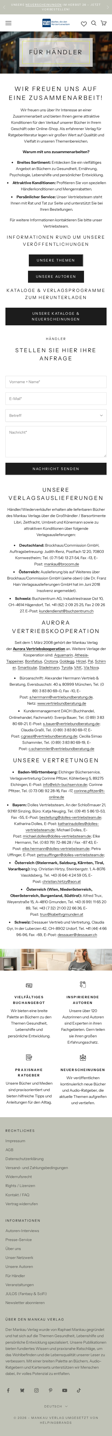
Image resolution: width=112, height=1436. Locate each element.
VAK (78, 667)
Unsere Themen (56, 260)
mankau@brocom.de (61, 564)
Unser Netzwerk (19, 1257)
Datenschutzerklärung (24, 1158)
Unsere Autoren (56, 276)
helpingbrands (56, 1423)
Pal (90, 661)
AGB (9, 1149)
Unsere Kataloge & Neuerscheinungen (56, 316)
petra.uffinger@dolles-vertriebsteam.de (70, 854)
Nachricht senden (56, 469)
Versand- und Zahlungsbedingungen (36, 1167)
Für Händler (15, 1275)
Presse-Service (18, 1239)
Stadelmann (49, 667)
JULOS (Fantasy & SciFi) (26, 1293)
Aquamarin (63, 655)
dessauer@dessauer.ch (77, 934)
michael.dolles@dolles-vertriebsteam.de (57, 836)
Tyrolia (66, 667)
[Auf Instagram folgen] (36, 1390)
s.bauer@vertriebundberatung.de (71, 723)
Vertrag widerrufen (21, 1203)
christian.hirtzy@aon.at (61, 881)
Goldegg (67, 661)
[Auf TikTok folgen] (79, 1390)
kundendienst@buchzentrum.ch (66, 611)
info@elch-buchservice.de (65, 784)
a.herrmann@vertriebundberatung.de (60, 697)
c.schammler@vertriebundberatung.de (61, 748)
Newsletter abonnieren (25, 1302)
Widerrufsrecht (18, 1176)
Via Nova (91, 667)
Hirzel (81, 661)
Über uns (13, 1248)
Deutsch (53, 1406)
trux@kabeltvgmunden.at (61, 914)
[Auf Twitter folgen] (22, 1390)
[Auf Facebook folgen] (8, 1390)
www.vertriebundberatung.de (61, 703)
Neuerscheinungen (44, 4)
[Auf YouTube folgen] (64, 1390)
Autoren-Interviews (22, 1230)
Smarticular (27, 667)
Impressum (15, 1140)
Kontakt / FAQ (17, 1194)
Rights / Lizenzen (20, 1185)
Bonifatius (33, 661)
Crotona (51, 661)
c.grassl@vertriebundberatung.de (49, 736)
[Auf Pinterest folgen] (50, 1390)
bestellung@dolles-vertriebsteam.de (70, 817)
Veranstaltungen (19, 1284)
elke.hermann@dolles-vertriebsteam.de (55, 848)
